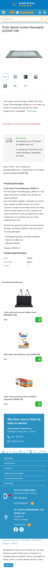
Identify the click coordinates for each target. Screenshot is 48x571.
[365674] (38, 404)
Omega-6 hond (27, 170)
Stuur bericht (21, 503)
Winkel (11, 167)
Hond (17, 167)
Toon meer (31, 111)
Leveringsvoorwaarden (13, 478)
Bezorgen (6, 543)
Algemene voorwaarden (14, 473)
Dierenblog (8, 483)
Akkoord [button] (8, 565)
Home (5, 167)
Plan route (19, 525)
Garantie (8, 468)
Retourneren (9, 463)
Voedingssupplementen (11, 170)
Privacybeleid (26, 540)
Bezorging (8, 458)
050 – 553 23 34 (17, 437)
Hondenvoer (25, 167)
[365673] (38, 359)
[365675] (38, 319)
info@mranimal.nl (17, 441)
